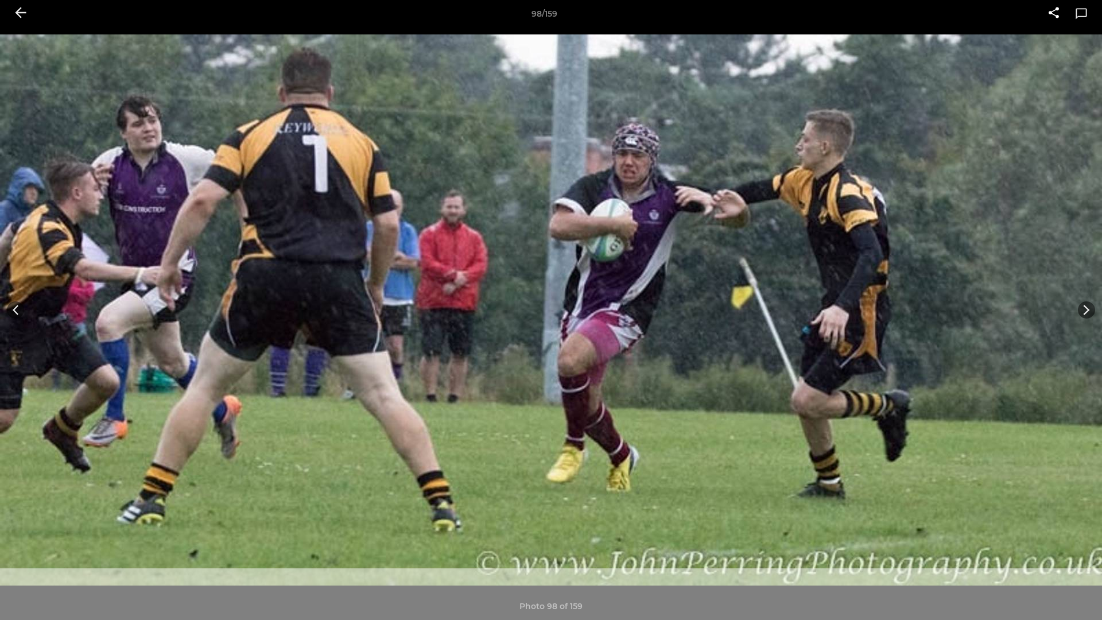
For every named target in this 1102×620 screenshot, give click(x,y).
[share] (1054, 14)
